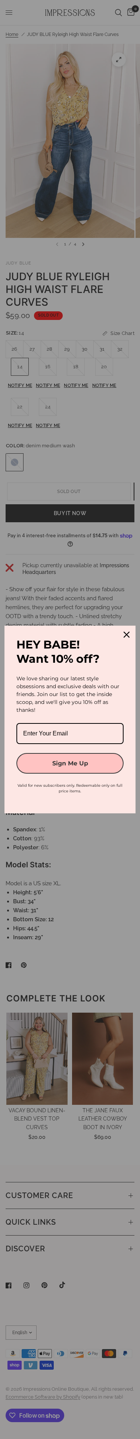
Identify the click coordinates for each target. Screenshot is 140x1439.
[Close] (127, 635)
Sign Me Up (70, 763)
